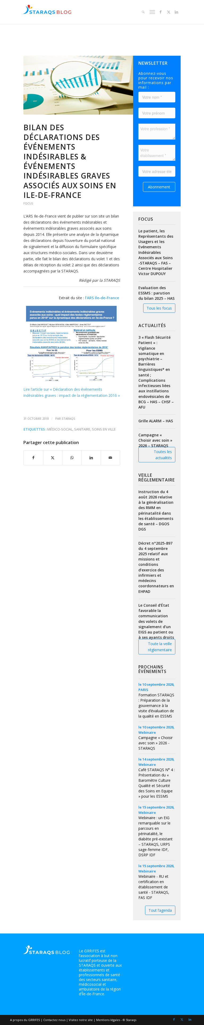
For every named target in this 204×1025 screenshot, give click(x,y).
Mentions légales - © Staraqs (116, 1020)
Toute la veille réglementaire (160, 646)
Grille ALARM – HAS (155, 420)
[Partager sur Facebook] (33, 457)
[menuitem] (142, 12)
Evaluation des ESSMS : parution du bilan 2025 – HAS (156, 293)
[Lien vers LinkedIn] (177, 12)
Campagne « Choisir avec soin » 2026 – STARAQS (155, 440)
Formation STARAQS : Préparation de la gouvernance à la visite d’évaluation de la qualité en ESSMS (156, 705)
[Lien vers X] (169, 12)
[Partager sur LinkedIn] (91, 457)
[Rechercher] (142, 12)
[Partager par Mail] (110, 457)
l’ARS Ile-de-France (102, 297)
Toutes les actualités (163, 454)
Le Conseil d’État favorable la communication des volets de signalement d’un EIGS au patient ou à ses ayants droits (156, 621)
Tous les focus (159, 308)
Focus (28, 203)
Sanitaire (82, 429)
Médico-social (60, 429)
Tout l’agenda (160, 910)
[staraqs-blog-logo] (47, 12)
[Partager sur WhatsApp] (71, 457)
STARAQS (68, 418)
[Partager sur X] (52, 457)
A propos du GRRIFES (25, 1020)
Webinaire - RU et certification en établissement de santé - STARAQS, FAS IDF (153, 887)
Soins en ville (104, 429)
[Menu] (152, 12)
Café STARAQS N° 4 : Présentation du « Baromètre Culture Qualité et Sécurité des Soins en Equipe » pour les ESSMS (156, 783)
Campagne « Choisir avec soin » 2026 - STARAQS (155, 743)
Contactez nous (54, 1020)
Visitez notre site (81, 1020)
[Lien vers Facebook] (161, 12)
